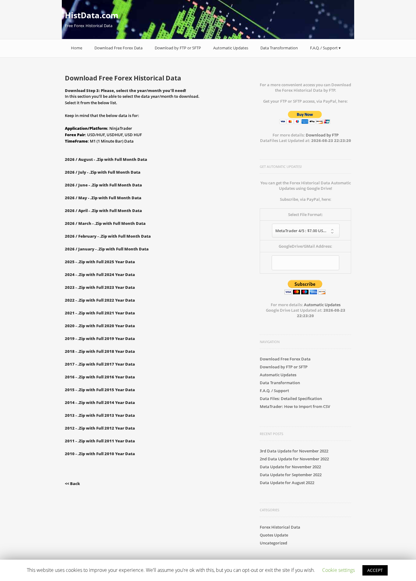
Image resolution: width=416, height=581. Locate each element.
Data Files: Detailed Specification (291, 398)
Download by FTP (322, 135)
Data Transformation (279, 48)
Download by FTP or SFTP (178, 48)
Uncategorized (273, 543)
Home (76, 48)
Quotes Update (274, 535)
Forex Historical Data (280, 527)
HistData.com (91, 15)
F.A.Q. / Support (324, 48)
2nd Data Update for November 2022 (294, 459)
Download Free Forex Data (118, 48)
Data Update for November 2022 (290, 466)
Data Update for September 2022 (291, 474)
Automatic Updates (230, 48)
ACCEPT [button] (375, 570)
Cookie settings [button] (338, 570)
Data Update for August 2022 (287, 482)
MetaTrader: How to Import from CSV (295, 406)
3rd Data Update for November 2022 (294, 451)
